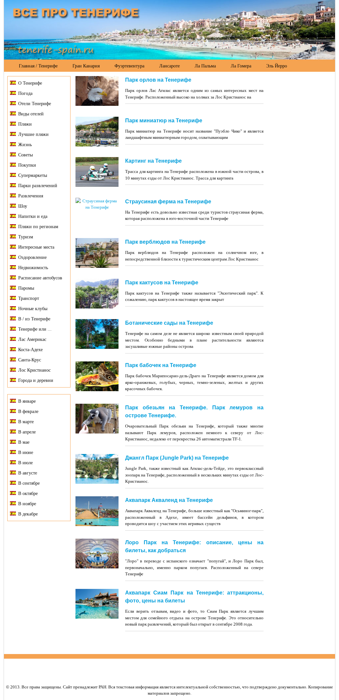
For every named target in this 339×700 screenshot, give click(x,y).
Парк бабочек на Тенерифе (160, 365)
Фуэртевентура (129, 65)
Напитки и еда (32, 216)
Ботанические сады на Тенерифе (169, 323)
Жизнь (25, 144)
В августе (27, 473)
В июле (25, 462)
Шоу (22, 206)
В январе (27, 401)
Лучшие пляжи (33, 134)
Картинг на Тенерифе (153, 161)
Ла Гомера (241, 65)
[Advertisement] (299, 175)
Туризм (25, 236)
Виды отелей (31, 113)
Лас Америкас (32, 339)
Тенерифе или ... (35, 329)
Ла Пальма (205, 65)
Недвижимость (33, 267)
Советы (25, 154)
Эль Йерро (276, 65)
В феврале (28, 411)
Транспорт (28, 298)
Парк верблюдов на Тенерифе (165, 242)
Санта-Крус (29, 359)
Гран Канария (86, 65)
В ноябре (27, 503)
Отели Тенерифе (34, 103)
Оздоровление (32, 257)
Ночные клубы (32, 308)
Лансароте (169, 65)
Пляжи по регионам (38, 226)
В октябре (28, 493)
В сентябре (29, 483)
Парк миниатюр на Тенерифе (163, 120)
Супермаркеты (32, 175)
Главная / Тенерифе (38, 65)
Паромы (26, 288)
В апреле (27, 432)
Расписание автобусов (40, 277)
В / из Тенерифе (34, 318)
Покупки (27, 165)
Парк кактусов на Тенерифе (161, 282)
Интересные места (36, 247)
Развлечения (30, 195)
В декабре (28, 514)
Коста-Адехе (30, 349)
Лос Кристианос (34, 370)
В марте (26, 421)
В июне (25, 452)
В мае (23, 442)
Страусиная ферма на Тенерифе (168, 201)
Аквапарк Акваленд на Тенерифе (169, 500)
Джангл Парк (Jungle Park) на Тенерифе (177, 458)
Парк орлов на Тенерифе (158, 80)
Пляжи (25, 124)
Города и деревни (35, 380)
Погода (25, 93)
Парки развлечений (37, 185)
